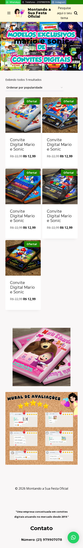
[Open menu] (9, 13)
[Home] (31, 51)
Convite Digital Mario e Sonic (22, 145)
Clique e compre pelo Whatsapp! (23, 164)
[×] (73, 537)
